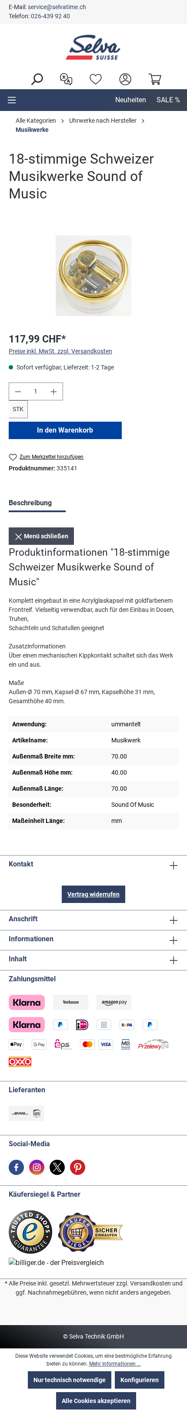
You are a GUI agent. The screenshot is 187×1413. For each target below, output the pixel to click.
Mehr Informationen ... (115, 1364)
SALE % (168, 100)
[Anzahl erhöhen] (54, 391)
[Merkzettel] (93, 78)
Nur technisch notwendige (69, 1379)
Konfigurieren (139, 1379)
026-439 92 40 (50, 16)
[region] (93, 276)
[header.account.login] (123, 78)
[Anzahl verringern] (18, 391)
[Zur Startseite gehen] (93, 47)
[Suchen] (34, 78)
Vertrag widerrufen (93, 894)
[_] (93, 275)
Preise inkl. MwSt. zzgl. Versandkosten (60, 351)
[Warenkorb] (152, 78)
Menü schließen (45, 536)
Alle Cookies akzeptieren (96, 1400)
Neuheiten (130, 100)
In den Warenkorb (65, 430)
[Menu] (11, 100)
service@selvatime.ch (57, 6)
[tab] (37, 504)
